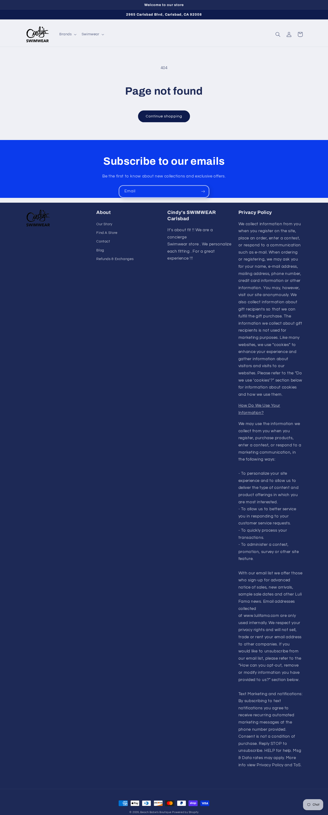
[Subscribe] (203, 191)
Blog (100, 250)
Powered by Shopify (185, 812)
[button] (67, 34)
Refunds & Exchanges (115, 259)
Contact (103, 241)
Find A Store (106, 233)
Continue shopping (164, 116)
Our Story (104, 224)
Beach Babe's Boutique (155, 812)
